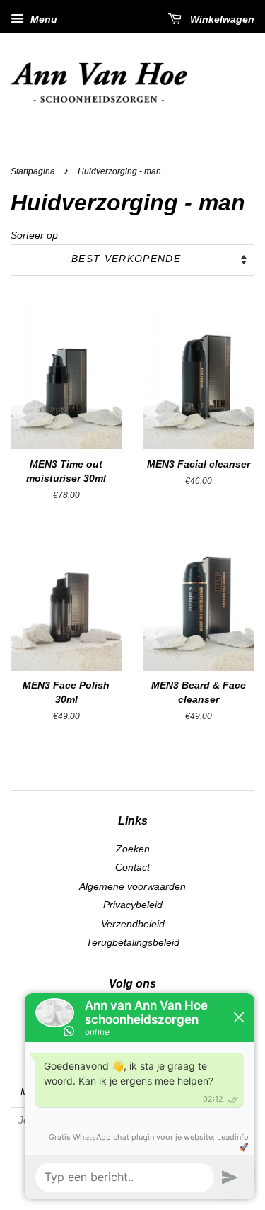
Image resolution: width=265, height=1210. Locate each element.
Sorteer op (34, 235)
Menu (42, 19)
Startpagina (33, 171)
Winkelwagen (220, 19)
